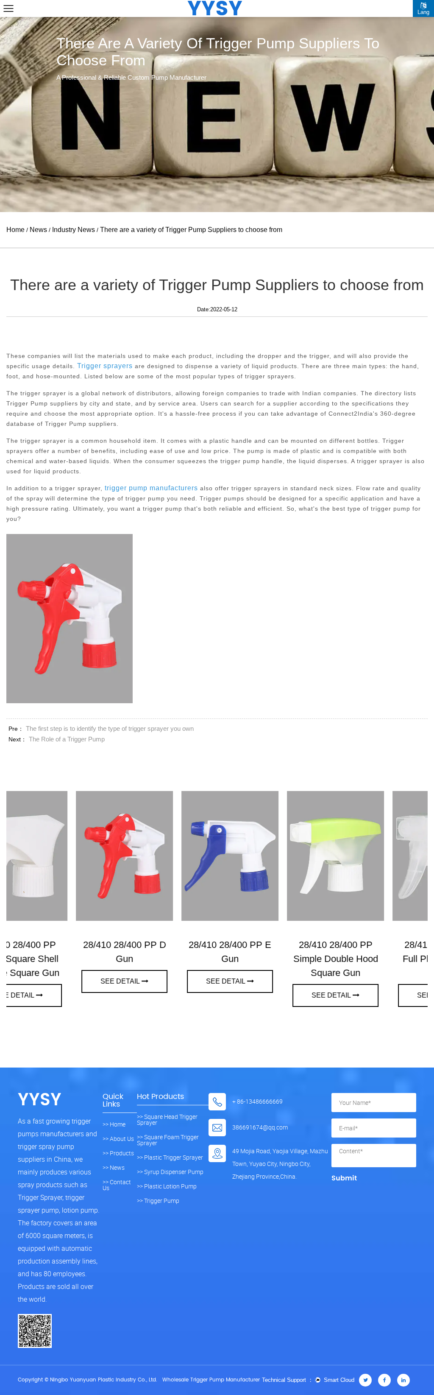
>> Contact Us (117, 1185)
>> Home (114, 1124)
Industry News (73, 229)
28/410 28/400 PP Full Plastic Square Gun (270, 958)
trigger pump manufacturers (151, 488)
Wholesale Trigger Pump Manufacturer (211, 1380)
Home (15, 229)
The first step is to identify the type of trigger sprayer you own (110, 728)
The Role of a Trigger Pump (67, 739)
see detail (55, 981)
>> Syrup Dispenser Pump (170, 1172)
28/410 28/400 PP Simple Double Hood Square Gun (164, 958)
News (38, 229)
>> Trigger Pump (158, 1201)
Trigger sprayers (105, 365)
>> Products (118, 1153)
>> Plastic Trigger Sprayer (170, 1157)
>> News (114, 1168)
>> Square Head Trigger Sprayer (167, 1120)
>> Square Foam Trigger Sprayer (168, 1140)
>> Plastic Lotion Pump (167, 1186)
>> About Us (118, 1139)
